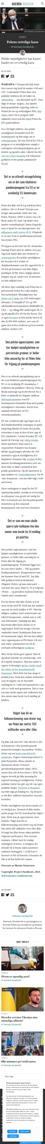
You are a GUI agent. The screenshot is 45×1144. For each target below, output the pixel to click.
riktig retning (31, 440)
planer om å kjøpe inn (12, 298)
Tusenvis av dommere (29, 788)
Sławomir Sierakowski (24, 46)
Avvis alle (12, 1131)
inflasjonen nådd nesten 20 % (16, 232)
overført (31, 459)
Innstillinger (13, 1136)
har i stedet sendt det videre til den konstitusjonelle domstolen (21, 669)
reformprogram (9, 140)
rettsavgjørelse (8, 257)
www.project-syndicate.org (16, 875)
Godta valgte (25, 1131)
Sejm (4, 163)
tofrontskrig (7, 99)
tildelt (29, 119)
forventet (13, 317)
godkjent (29, 648)
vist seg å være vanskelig (13, 156)
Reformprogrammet (11, 399)
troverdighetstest (27, 474)
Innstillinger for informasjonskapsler (30, 1142)
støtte (17, 588)
